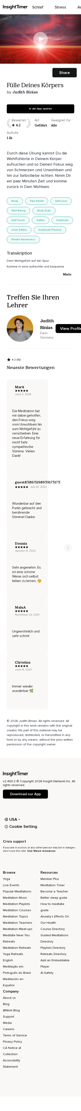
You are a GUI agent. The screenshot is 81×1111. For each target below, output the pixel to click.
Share (64, 72)
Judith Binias (25, 92)
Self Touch (18, 220)
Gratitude (62, 220)
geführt (41, 125)
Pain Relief (36, 201)
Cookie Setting (23, 826)
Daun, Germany (46, 335)
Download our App (25, 794)
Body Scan (44, 210)
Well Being (18, 210)
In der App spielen (40, 108)
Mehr (67, 274)
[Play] (40, 39)
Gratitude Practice (49, 230)
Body (14, 201)
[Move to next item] (68, 548)
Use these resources (41, 851)
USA (13, 819)
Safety (40, 220)
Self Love (61, 201)
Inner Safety (19, 230)
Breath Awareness (23, 239)
